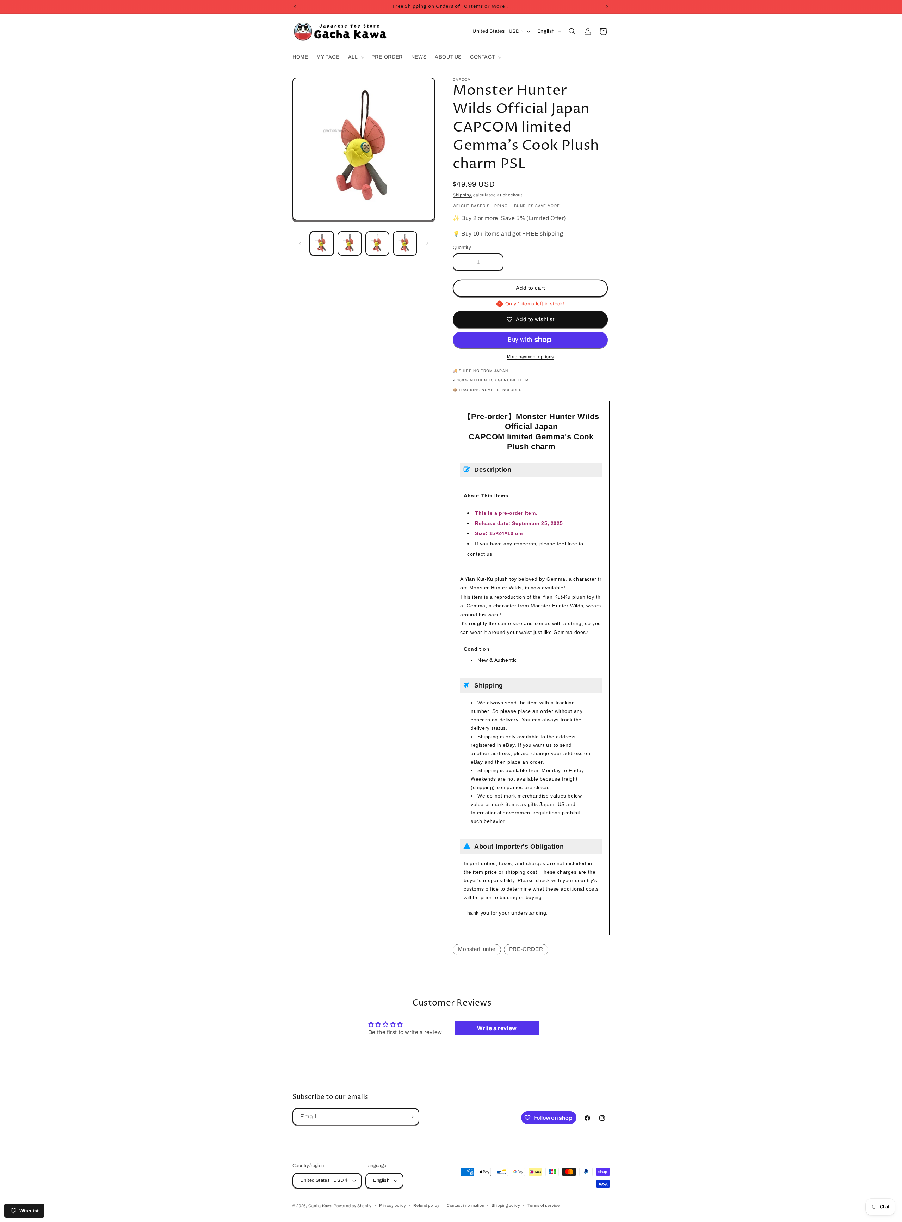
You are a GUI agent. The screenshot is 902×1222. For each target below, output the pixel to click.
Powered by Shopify (353, 1206)
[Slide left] (300, 243)
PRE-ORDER (526, 949)
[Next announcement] (607, 6)
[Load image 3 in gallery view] (377, 243)
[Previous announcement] (295, 6)
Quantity (462, 247)
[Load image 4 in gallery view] (405, 243)
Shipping (462, 195)
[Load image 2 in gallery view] (350, 243)
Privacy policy (392, 1205)
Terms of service (543, 1205)
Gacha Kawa (320, 1206)
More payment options (530, 356)
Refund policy (426, 1205)
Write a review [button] (497, 1028)
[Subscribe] (411, 1116)
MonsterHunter (477, 949)
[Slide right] (427, 243)
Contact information (465, 1205)
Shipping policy (506, 1205)
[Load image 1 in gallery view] (322, 243)
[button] (355, 57)
